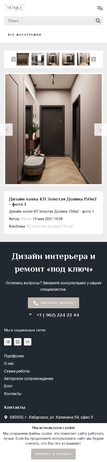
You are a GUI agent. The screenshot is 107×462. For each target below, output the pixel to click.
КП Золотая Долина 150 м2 (50, 226)
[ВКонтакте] (27, 342)
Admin (26, 219)
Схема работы (17, 371)
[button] (6, 129)
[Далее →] (53, 129)
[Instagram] (17, 342)
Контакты (12, 393)
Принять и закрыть (53, 454)
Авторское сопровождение (28, 378)
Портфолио (14, 356)
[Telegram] (7, 342)
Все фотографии (24, 34)
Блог (8, 386)
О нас (9, 363)
